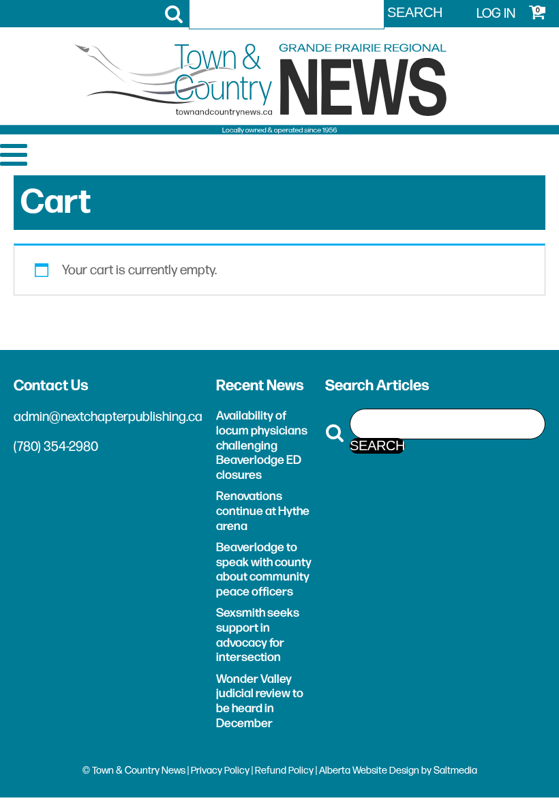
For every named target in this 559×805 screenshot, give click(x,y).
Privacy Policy (220, 770)
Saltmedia (455, 770)
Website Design (385, 770)
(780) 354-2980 (56, 447)
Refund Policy (284, 770)
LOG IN (496, 13)
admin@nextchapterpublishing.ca (108, 417)
